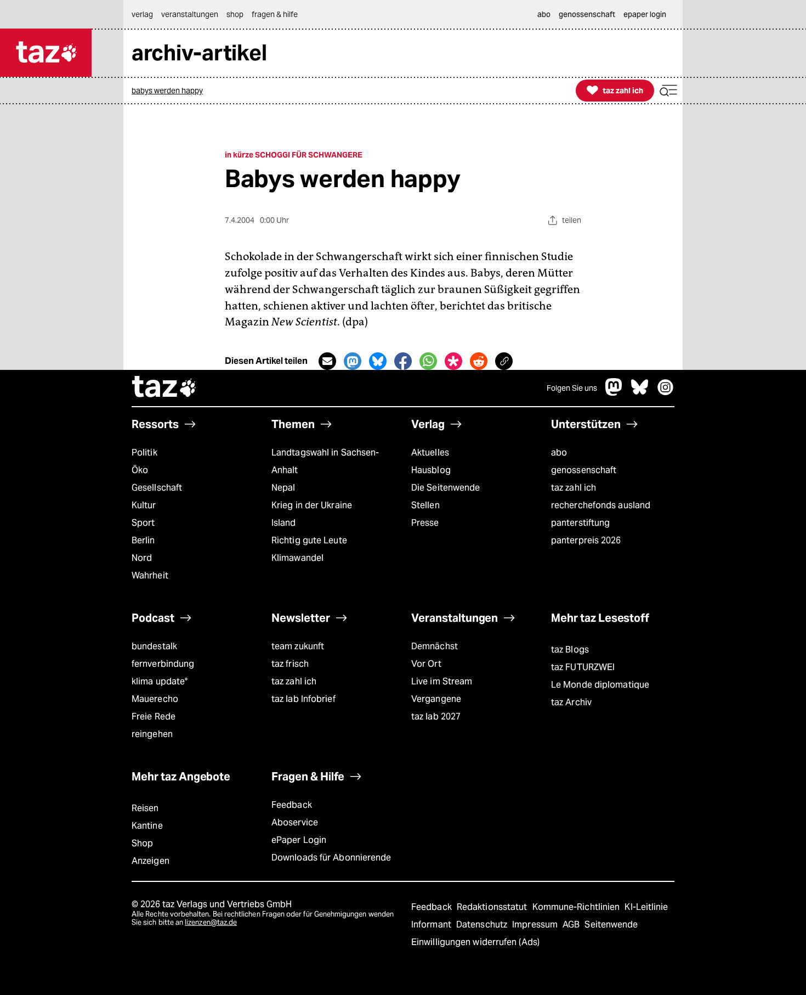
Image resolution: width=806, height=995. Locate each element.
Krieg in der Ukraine (311, 505)
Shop (142, 843)
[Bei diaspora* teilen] (453, 361)
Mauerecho (155, 699)
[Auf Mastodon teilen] (352, 361)
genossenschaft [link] (587, 14)
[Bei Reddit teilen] (478, 361)
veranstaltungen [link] (189, 14)
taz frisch (290, 664)
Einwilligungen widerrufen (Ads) (475, 942)
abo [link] (543, 14)
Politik (144, 452)
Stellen (425, 505)
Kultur (144, 505)
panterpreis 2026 (586, 540)
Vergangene (436, 699)
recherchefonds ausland (600, 505)
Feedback (291, 805)
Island (283, 523)
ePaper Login (298, 840)
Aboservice (294, 822)
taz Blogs (570, 649)
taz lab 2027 (436, 716)
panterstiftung (580, 523)
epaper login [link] (644, 14)
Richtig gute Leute (309, 540)
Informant (432, 924)
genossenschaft (583, 470)
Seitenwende (611, 924)
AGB (572, 924)
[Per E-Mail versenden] (327, 361)
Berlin (143, 540)
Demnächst (434, 646)
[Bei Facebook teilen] (403, 361)
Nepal (283, 487)
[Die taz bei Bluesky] (640, 392)
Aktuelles (430, 452)
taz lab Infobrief (303, 699)
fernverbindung (163, 664)
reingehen (152, 734)
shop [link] (234, 14)
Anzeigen (150, 861)
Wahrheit (150, 575)
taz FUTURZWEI (583, 667)
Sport (143, 523)
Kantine (147, 825)
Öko (140, 470)
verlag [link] (142, 14)
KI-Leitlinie (646, 907)
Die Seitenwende (445, 487)
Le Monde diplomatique (600, 684)
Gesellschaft (157, 487)
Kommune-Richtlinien (577, 907)
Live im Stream (441, 681)
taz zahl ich (573, 487)
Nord (142, 558)
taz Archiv (571, 702)
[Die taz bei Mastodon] (614, 392)
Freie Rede (153, 716)
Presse (425, 523)
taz (164, 388)
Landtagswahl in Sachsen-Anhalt (325, 461)
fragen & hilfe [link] (275, 14)
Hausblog (431, 470)
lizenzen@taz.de (211, 922)
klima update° (160, 681)
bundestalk (154, 646)
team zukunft (297, 646)
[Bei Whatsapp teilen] (428, 361)
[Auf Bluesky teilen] (378, 361)
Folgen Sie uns (572, 388)
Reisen (145, 808)
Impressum (536, 924)
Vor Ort (426, 664)
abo (559, 452)
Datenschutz (482, 924)
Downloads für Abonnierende (331, 857)
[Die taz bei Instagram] (665, 392)
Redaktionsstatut (493, 907)
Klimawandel (297, 558)
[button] (668, 90)
